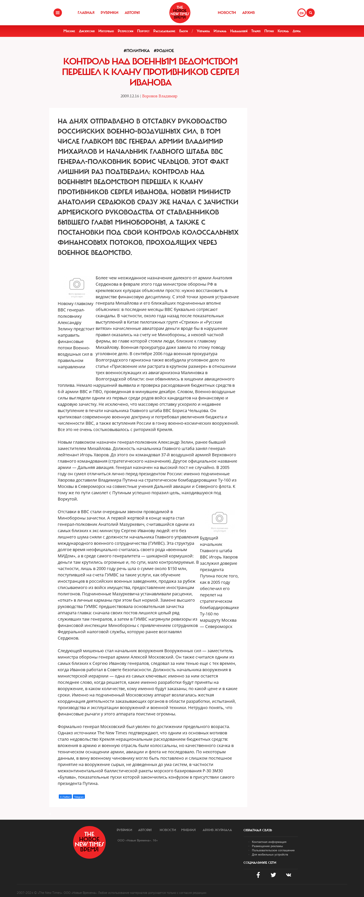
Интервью (106, 31)
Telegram (79, 796)
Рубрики (109, 12)
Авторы (132, 12)
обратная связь (258, 830)
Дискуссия (87, 31)
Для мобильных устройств (270, 854)
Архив (248, 12)
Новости (227, 12)
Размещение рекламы (267, 846)
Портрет (143, 31)
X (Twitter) (65, 796)
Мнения (188, 830)
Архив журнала (217, 830)
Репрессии (125, 31)
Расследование (164, 31)
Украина (203, 31)
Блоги (183, 31)
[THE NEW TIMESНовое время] (179, 12)
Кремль (283, 31)
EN (302, 13)
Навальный (239, 31)
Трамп (256, 31)
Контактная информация (269, 841)
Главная (86, 12)
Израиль (220, 31)
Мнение (69, 31)
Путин (269, 31)
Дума (297, 31)
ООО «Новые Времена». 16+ (138, 840)
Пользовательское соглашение (273, 850)
